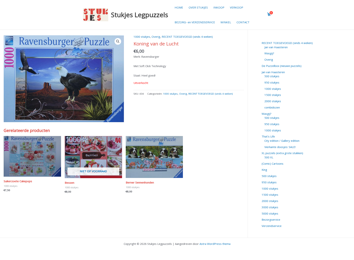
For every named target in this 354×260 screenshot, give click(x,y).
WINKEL (226, 22)
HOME (179, 7)
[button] (117, 41)
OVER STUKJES (198, 7)
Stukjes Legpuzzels (139, 14)
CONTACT (243, 22)
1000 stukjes (141, 36)
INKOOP (218, 7)
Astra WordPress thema (214, 244)
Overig (156, 36)
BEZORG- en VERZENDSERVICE (195, 22)
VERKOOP (236, 7)
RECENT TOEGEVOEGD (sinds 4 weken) (187, 36)
